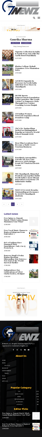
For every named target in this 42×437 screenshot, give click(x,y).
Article (5, 151)
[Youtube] (28, 349)
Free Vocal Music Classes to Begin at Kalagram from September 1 (15, 232)
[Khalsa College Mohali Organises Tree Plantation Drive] (7, 70)
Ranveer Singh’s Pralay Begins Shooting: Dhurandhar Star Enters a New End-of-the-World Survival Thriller (15, 259)
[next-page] (22, 204)
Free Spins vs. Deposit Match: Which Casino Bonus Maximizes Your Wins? (16, 220)
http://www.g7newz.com (21, 46)
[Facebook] (13, 349)
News (4, 122)
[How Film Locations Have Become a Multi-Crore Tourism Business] (7, 146)
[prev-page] (4, 204)
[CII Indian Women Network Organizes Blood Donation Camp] (7, 117)
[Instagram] (17, 349)
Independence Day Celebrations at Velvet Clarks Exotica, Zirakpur (14, 272)
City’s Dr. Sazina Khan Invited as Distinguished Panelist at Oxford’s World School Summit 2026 (27, 131)
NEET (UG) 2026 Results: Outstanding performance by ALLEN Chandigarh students (27, 193)
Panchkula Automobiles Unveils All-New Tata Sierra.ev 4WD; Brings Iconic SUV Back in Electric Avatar (27, 161)
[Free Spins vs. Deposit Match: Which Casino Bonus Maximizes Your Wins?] (33, 221)
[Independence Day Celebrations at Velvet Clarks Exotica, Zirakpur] (33, 273)
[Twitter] (21, 349)
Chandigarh (6, 75)
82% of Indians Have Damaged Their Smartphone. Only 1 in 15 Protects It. (14, 245)
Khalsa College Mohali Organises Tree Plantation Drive (27, 68)
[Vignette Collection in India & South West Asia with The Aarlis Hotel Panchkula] (7, 55)
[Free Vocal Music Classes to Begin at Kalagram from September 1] (33, 233)
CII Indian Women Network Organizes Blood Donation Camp (27, 116)
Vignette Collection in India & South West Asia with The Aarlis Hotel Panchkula (27, 54)
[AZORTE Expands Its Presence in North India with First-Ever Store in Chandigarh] (7, 84)
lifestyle (5, 89)
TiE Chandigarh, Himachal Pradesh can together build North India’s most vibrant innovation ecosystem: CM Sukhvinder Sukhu (27, 178)
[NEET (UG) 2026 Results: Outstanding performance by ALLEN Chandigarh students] (7, 193)
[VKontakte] (24, 349)
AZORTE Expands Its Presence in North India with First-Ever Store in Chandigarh (26, 84)
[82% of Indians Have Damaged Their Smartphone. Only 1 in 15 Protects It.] (33, 245)
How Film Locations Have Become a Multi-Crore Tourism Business (26, 145)
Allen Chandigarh (6, 198)
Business (5, 60)
